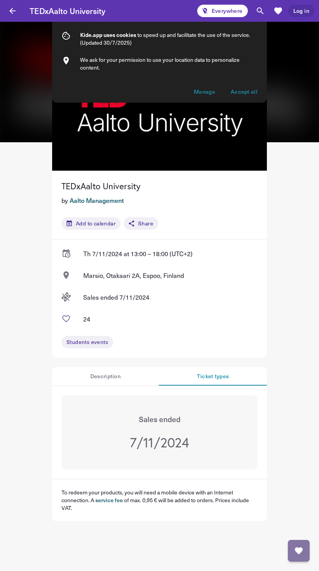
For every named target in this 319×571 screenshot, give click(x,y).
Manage (204, 91)
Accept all (244, 91)
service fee (109, 500)
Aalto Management (97, 200)
